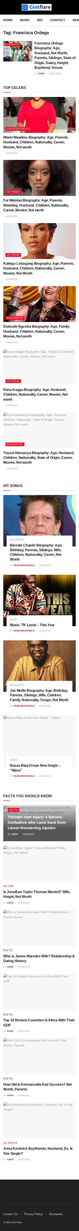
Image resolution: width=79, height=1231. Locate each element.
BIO (40, 20)
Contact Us (10, 1214)
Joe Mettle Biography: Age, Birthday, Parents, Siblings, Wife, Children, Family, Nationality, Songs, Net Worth (39, 695)
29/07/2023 (54, 73)
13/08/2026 (11, 468)
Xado (41, 73)
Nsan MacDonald (24, 565)
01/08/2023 (23, 1095)
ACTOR (8, 886)
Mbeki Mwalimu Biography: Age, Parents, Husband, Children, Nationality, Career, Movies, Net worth (35, 142)
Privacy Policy (33, 1214)
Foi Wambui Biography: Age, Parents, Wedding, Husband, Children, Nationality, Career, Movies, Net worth (36, 205)
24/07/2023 (23, 1159)
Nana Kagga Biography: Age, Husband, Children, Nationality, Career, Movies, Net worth (35, 394)
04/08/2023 (23, 903)
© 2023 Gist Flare (12, 1222)
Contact (57, 20)
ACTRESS (13, 191)
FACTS (13, 810)
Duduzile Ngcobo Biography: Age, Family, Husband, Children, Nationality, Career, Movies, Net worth (36, 331)
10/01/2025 (44, 630)
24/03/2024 (28, 834)
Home (8, 20)
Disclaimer (56, 1214)
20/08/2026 (11, 279)
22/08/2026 (11, 153)
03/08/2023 (23, 967)
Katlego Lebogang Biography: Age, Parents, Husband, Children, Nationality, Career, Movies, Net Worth (38, 268)
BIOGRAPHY (13, 45)
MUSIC (25, 20)
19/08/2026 (11, 405)
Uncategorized (19, 128)
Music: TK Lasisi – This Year (32, 625)
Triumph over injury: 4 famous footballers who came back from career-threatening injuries (37, 822)
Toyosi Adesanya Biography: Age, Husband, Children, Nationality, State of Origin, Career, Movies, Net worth (38, 458)
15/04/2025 (44, 565)
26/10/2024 (44, 776)
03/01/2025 (44, 706)
